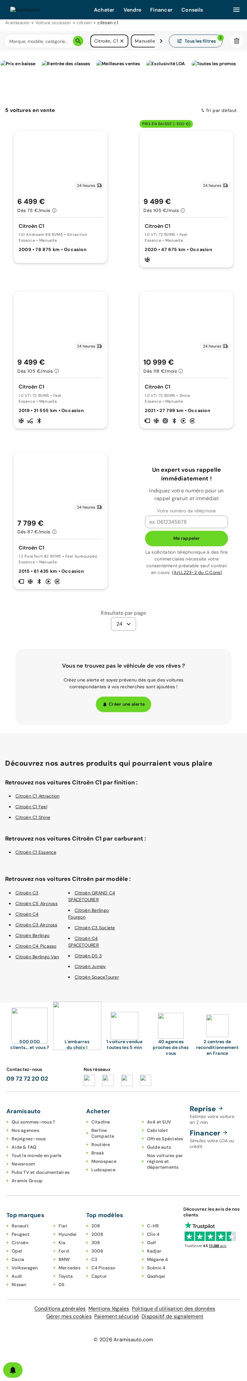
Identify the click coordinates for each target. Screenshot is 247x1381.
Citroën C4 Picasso (36, 946)
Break (97, 1153)
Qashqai (156, 1276)
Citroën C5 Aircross (36, 903)
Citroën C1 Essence (36, 852)
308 (95, 1242)
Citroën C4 (27, 914)
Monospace (103, 1161)
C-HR (153, 1226)
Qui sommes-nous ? (33, 1122)
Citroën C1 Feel (31, 807)
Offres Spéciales (165, 1139)
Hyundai (68, 1234)
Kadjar (154, 1251)
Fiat (63, 1226)
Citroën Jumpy (90, 966)
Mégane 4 (157, 1259)
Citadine (100, 1122)
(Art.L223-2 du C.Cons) (197, 572)
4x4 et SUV (159, 1122)
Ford (64, 1251)
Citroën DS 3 (88, 956)
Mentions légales (108, 1308)
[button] (121, 41)
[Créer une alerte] (13, 1370)
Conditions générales (60, 1308)
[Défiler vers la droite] (161, 41)
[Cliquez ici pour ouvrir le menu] (236, 9)
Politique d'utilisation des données (173, 1308)
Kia (62, 1242)
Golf (151, 1242)
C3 (94, 1259)
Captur (99, 1276)
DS (62, 1284)
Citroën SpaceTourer (97, 977)
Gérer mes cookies (69, 1316)
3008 (97, 1251)
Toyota (66, 1276)
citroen (84, 22)
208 (95, 1226)
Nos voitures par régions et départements (165, 1161)
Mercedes (69, 1268)
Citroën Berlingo (32, 935)
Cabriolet (157, 1130)
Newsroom (23, 1164)
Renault (20, 1226)
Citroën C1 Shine (32, 817)
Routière (100, 1144)
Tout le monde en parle (37, 1155)
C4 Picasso (103, 1268)
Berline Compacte (102, 1133)
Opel (17, 1251)
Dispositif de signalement (172, 1316)
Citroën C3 (27, 893)
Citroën (20, 1242)
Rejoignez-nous (29, 1139)
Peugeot (21, 1234)
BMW (64, 1259)
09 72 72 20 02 (27, 1079)
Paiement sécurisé (116, 1316)
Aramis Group (27, 1181)
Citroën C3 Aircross (36, 925)
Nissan (19, 1284)
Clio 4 (153, 1234)
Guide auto (159, 1147)
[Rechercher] (78, 41)
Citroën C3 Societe (95, 928)
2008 (97, 1234)
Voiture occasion (53, 22)
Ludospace (103, 1170)
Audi (17, 1276)
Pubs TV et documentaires (40, 1172)
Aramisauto (17, 22)
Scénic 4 (156, 1268)
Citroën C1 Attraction (37, 796)
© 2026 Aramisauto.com (123, 1339)
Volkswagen (25, 1268)
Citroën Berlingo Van (37, 957)
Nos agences (25, 1130)
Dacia (18, 1259)
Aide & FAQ (24, 1147)
